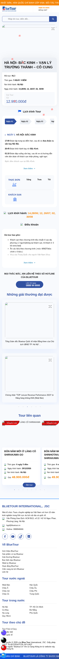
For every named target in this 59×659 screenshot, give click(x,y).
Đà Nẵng (33, 610)
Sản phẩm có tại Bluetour (12, 554)
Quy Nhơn (6, 616)
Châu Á (5, 588)
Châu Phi (33, 591)
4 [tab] (31, 406)
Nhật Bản (6, 585)
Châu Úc (5, 594)
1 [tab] (18, 406)
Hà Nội (5, 607)
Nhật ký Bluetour (9, 563)
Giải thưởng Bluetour (11, 557)
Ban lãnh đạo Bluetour (11, 560)
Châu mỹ (6, 591)
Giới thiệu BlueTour (10, 551)
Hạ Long (5, 613)
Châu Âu (33, 588)
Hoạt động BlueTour (10, 566)
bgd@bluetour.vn (13, 525)
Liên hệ (5, 572)
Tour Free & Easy (9, 629)
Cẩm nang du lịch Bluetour (13, 569)
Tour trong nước (13, 600)
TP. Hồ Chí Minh (36, 607)
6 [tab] (40, 406)
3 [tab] (27, 406)
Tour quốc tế (7, 635)
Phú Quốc (34, 613)
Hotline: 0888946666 (14, 529)
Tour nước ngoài (13, 578)
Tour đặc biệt (7, 632)
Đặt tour (29, 485)
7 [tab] (40, 489)
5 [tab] (36, 406)
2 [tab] (23, 406)
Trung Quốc (34, 594)
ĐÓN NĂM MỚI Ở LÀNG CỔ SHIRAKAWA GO (20, 453)
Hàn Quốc (34, 585)
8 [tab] (44, 489)
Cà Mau (5, 610)
